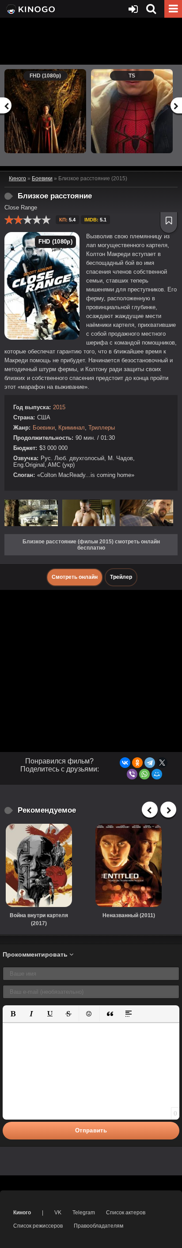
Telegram (83, 1212)
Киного (22, 1212)
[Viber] (132, 774)
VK (57, 1212)
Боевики (44, 427)
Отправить (91, 1130)
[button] (12, 1013)
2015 (59, 407)
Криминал (71, 427)
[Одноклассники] (137, 762)
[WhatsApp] (144, 774)
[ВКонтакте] (125, 762)
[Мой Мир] (157, 774)
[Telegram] (149, 762)
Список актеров (125, 1212)
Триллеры (101, 427)
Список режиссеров (38, 1226)
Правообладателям (98, 1226)
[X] (162, 762)
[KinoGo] (29, 9)
